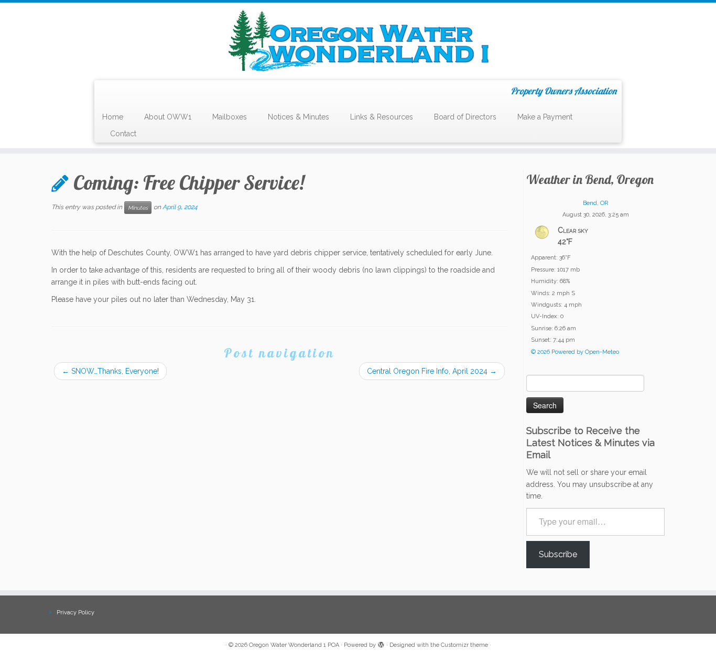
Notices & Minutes (298, 117)
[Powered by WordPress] (381, 643)
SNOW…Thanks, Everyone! (110, 371)
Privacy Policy (75, 612)
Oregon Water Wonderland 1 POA (294, 645)
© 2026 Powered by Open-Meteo (575, 352)
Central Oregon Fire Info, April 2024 (432, 371)
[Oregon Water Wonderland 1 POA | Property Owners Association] (358, 40)
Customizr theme (464, 645)
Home (112, 117)
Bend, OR (595, 203)
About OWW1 (167, 117)
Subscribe (558, 554)
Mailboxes (229, 117)
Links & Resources (381, 117)
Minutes (138, 207)
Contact (123, 133)
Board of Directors (465, 117)
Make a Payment (544, 117)
